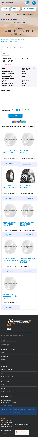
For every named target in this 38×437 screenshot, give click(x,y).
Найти (5, 53)
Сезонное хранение (7, 377)
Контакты (4, 366)
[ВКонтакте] (13, 122)
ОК (23, 412)
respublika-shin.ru (6, 405)
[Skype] (23, 122)
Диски (15, 9)
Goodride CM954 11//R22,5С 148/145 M (10, 259)
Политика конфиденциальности (8, 341)
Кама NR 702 (21, 39)
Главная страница (5, 39)
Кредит (3, 359)
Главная (3, 353)
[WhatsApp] (21, 122)
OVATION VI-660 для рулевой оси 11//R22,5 (27, 260)
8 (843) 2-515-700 (13, 14)
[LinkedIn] (17, 122)
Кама (16, 39)
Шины (5, 9)
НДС (2, 373)
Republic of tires (19, 322)
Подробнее (9, 163)
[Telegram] (25, 122)
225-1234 (19, 22)
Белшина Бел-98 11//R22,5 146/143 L (9, 152)
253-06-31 (10, 31)
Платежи (3, 363)
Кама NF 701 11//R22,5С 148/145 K (10, 187)
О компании (5, 356)
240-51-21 (28, 31)
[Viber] (19, 122)
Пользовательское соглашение (7, 343)
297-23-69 (16, 34)
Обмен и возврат (6, 370)
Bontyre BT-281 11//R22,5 (25, 187)
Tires (12, 39)
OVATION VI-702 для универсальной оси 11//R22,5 (10, 296)
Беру (15, 116)
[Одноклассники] (15, 122)
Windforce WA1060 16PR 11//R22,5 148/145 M (9, 224)
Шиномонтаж (28, 9)
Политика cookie (4, 345)
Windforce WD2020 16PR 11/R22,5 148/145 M (27, 224)
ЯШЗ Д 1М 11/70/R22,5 (24, 152)
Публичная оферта (5, 344)
